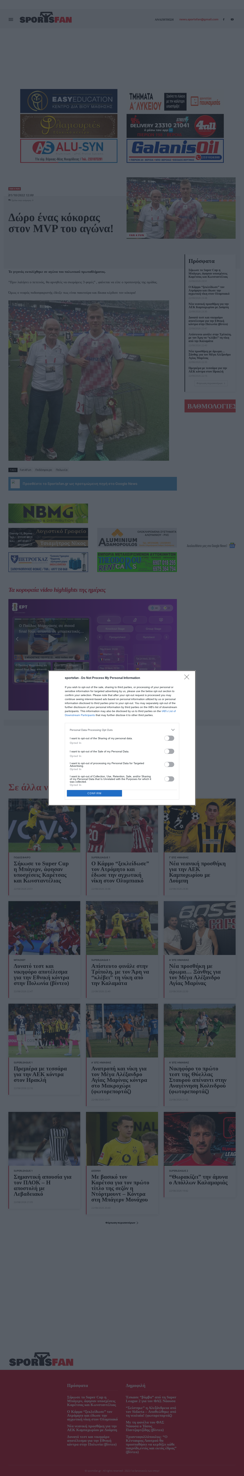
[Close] (188, 678)
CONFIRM (94, 793)
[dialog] (122, 738)
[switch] (169, 738)
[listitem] (122, 730)
